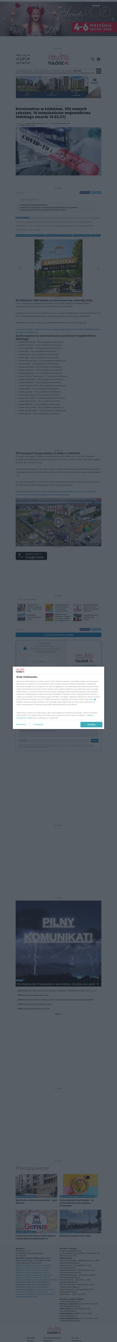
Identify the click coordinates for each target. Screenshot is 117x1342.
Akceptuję (91, 724)
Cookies (30, 718)
